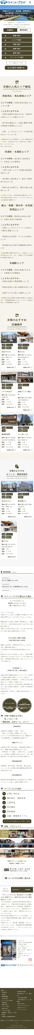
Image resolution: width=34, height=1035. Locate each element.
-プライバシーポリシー (23, 1005)
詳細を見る (10, 367)
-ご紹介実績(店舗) (22, 997)
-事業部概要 (4, 996)
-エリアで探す (5, 1006)
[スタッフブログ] (17, 847)
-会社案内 (4, 992)
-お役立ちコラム (21, 1007)
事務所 (9, 348)
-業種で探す (4, 1004)
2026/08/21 (10, 579)
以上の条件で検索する (16, 68)
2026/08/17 (15, 585)
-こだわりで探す (5, 1010)
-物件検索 (4, 1002)
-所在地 (3, 994)
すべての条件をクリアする (16, 63)
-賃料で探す (4, 1008)
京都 (3, 345)
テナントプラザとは (5, 890)
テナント (9, 345)
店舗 (3, 348)
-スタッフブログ (21, 1009)
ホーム (4, 990)
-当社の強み (4, 998)
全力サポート (16, 889)
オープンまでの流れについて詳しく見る (17, 821)
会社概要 (27, 889)
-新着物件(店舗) (21, 991)
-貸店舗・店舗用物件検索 (8, 1016)
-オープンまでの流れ (7, 1000)
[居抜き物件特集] (17, 857)
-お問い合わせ (21, 1003)
